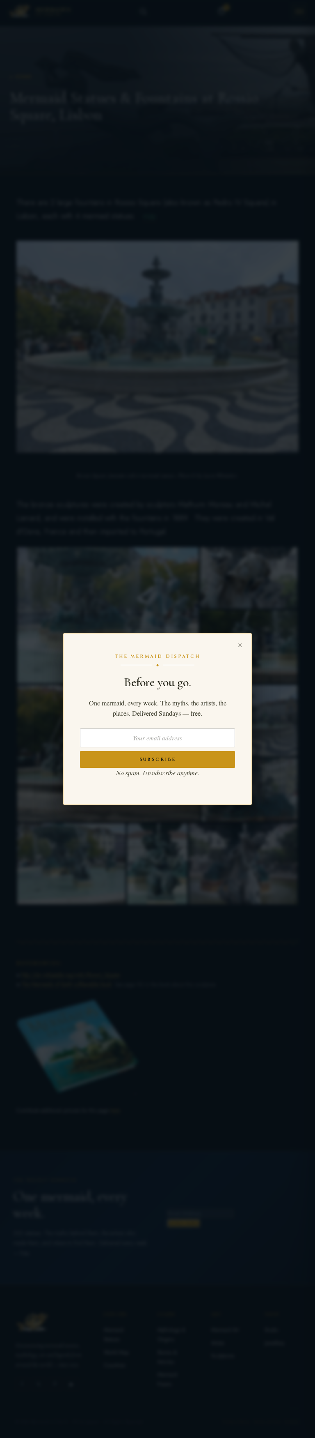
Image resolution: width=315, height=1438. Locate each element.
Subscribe (157, 759)
